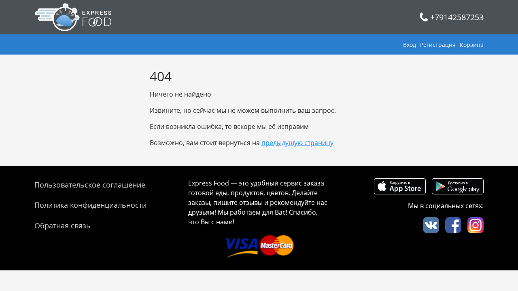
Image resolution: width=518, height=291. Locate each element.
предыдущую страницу (297, 142)
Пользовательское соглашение (89, 185)
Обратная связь (62, 225)
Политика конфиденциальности (90, 205)
